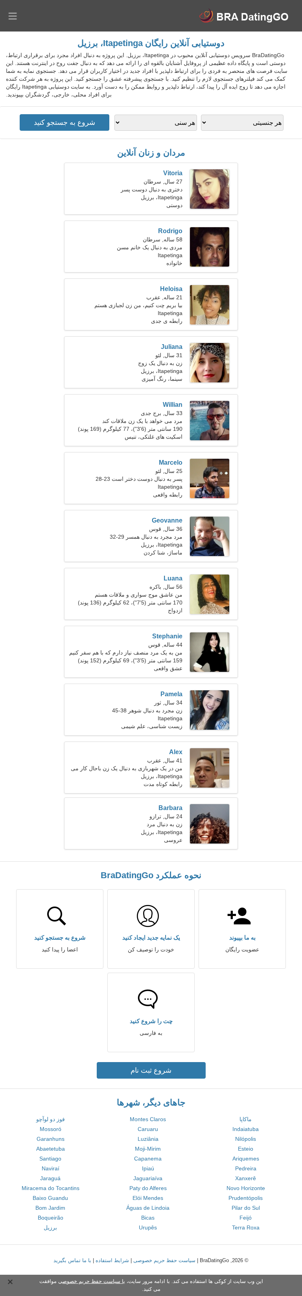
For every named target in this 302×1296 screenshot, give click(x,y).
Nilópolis (245, 1139)
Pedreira (245, 1168)
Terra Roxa (246, 1227)
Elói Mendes (148, 1198)
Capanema (148, 1158)
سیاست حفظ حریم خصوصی (164, 1260)
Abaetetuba (50, 1149)
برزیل (50, 1227)
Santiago (50, 1158)
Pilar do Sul (246, 1208)
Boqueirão (50, 1217)
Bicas (148, 1217)
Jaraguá (50, 1178)
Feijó (245, 1217)
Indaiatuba (245, 1129)
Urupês (148, 1227)
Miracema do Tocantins (50, 1188)
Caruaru (148, 1129)
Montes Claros (148, 1119)
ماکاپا (245, 1119)
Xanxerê (245, 1178)
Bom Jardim (50, 1208)
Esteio (245, 1149)
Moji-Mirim (148, 1149)
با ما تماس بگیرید (72, 1260)
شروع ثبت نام (151, 1070)
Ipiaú (148, 1168)
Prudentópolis (245, 1198)
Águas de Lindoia (147, 1208)
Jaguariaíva (147, 1178)
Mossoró (50, 1129)
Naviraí (50, 1168)
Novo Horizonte (245, 1188)
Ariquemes (245, 1158)
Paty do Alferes (148, 1188)
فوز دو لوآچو (50, 1119)
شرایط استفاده (112, 1260)
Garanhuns (50, 1139)
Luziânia (148, 1139)
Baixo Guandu (50, 1198)
